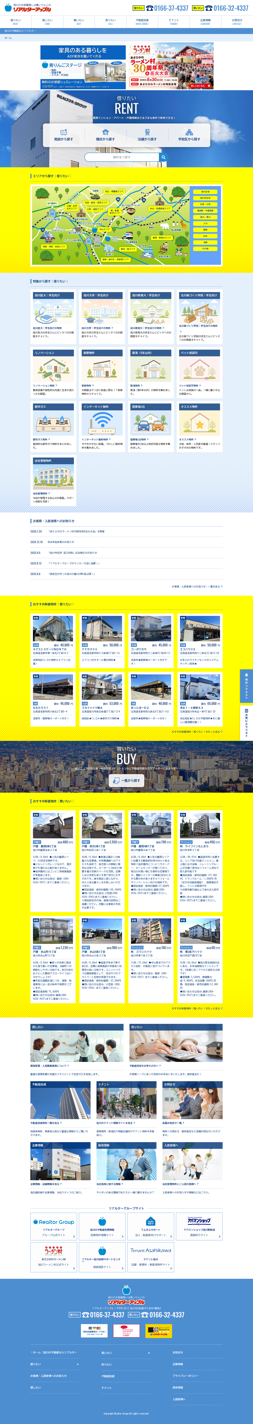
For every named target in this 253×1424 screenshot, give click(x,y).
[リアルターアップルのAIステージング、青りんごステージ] (82, 43)
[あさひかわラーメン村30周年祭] (170, 43)
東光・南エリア (128, 249)
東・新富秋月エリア (115, 212)
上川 (205, 223)
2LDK (36, 645)
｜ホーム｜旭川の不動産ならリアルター (53, 1352)
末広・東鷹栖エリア (114, 191)
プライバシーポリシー (186, 1376)
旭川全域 (205, 192)
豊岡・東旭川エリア (162, 238)
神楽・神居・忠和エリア (54, 247)
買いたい (79, 22)
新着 (36, 618)
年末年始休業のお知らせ (61, 542)
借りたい (16, 22)
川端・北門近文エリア (72, 207)
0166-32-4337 (231, 8)
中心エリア (105, 229)
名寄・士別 (205, 204)
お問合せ (237, 22)
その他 (205, 249)
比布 (205, 236)
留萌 (205, 230)
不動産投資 (142, 22)
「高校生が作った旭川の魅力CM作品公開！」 (72, 574)
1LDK (183, 645)
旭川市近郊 (205, 198)
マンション (186, 842)
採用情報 (178, 1387)
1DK (35, 703)
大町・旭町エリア (95, 209)
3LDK (183, 703)
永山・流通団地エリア (160, 208)
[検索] (163, 157)
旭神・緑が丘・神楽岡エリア (115, 259)
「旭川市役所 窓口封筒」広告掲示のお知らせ (72, 553)
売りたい (110, 22)
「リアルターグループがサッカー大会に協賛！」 (74, 563)
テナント (174, 22)
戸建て (37, 842)
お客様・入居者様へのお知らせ (48, 1376)
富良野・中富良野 (205, 210)
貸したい (47, 22)
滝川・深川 (205, 217)
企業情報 (205, 22)
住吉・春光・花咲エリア (96, 203)
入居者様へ (179, 1399)
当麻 (205, 242)
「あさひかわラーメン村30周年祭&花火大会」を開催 (76, 531)
